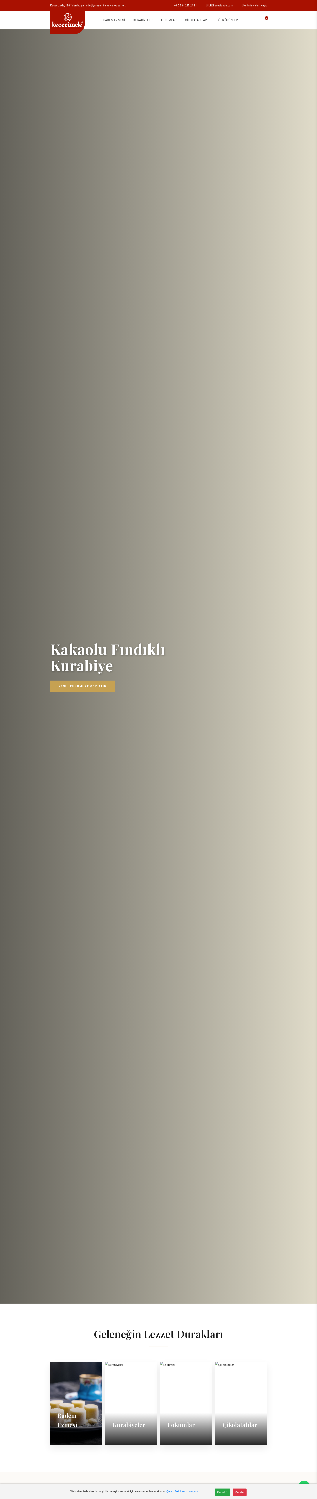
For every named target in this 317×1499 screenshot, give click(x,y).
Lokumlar (169, 20)
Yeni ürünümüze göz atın (83, 686)
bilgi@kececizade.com (219, 5)
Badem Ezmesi (114, 20)
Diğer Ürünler (227, 20)
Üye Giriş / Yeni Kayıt (254, 5)
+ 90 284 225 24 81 (185, 5)
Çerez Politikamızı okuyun (182, 1491)
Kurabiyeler (142, 20)
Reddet (239, 1492)
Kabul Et (222, 1492)
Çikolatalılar (196, 20)
